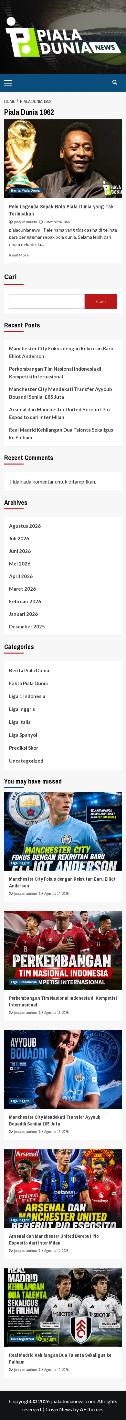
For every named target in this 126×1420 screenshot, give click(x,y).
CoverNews (59, 1409)
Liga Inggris (22, 709)
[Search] (115, 82)
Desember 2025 (27, 626)
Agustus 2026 (25, 526)
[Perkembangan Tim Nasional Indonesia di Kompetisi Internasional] (63, 950)
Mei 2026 (19, 563)
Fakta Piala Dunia (28, 683)
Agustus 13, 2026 (56, 1012)
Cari (10, 276)
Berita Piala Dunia (25, 190)
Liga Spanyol (23, 735)
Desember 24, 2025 (57, 222)
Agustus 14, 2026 (56, 893)
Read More (19, 255)
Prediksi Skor (23, 748)
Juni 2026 (20, 551)
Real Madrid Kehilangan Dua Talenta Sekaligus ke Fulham (61, 433)
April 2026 (21, 576)
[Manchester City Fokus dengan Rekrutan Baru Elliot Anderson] (63, 831)
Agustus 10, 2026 (56, 1369)
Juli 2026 (19, 538)
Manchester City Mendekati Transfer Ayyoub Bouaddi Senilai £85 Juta (60, 393)
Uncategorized (26, 761)
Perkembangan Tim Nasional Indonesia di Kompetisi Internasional (55, 372)
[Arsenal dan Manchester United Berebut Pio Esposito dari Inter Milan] (63, 1188)
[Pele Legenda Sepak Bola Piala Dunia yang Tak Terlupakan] (63, 158)
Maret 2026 (22, 589)
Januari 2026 (23, 614)
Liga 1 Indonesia (27, 696)
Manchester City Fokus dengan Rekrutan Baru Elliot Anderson (61, 352)
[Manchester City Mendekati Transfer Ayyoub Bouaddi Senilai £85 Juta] (63, 1069)
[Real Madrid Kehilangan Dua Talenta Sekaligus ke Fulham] (63, 1307)
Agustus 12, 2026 (56, 1131)
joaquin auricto (25, 222)
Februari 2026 (25, 601)
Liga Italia (20, 722)
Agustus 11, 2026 (56, 1250)
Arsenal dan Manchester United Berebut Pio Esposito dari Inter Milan (59, 413)
